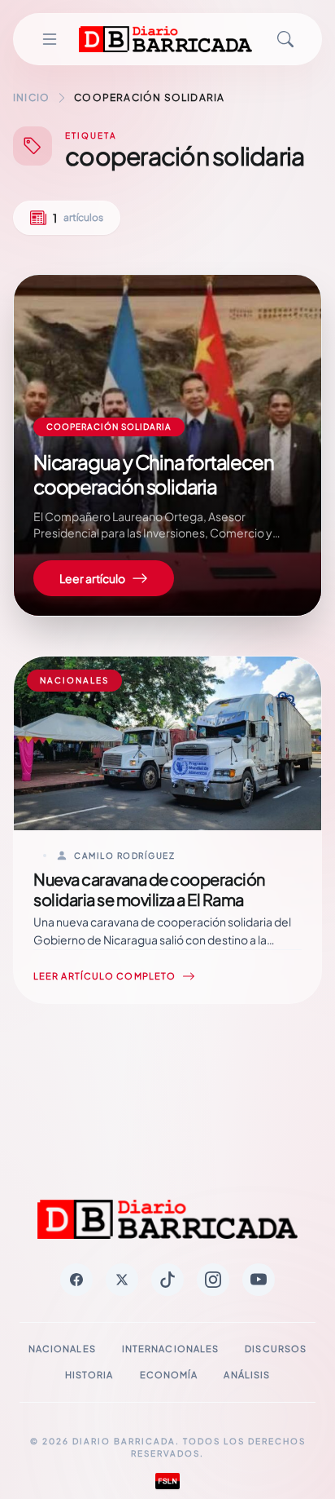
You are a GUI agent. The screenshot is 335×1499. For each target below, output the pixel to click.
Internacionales (171, 1348)
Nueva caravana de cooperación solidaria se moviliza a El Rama (149, 889)
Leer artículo (92, 578)
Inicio (31, 97)
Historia (89, 1374)
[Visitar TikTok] (167, 1279)
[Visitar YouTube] (258, 1279)
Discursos (276, 1348)
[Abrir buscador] (285, 39)
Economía (169, 1374)
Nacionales (62, 1348)
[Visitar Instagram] (213, 1279)
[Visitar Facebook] (76, 1279)
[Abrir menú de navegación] (49, 39)
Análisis (247, 1374)
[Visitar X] (122, 1279)
